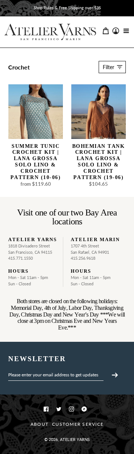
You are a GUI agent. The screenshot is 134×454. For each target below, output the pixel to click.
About (39, 424)
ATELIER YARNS (75, 439)
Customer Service (77, 424)
